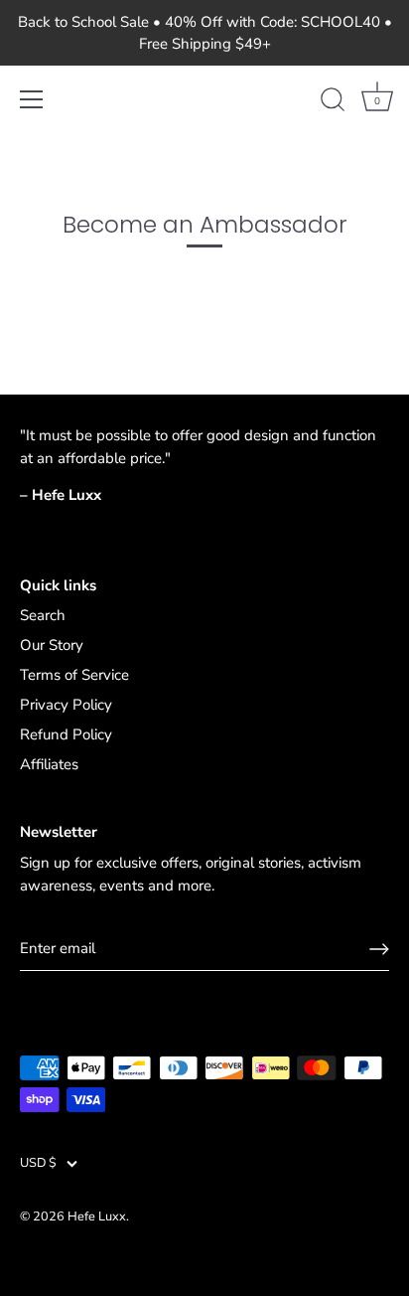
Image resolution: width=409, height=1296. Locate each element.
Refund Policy (66, 734)
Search (43, 615)
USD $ (38, 1164)
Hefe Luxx (97, 1216)
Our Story (51, 645)
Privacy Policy (66, 705)
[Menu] (32, 99)
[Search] (332, 102)
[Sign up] (379, 949)
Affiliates (49, 764)
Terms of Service (74, 675)
